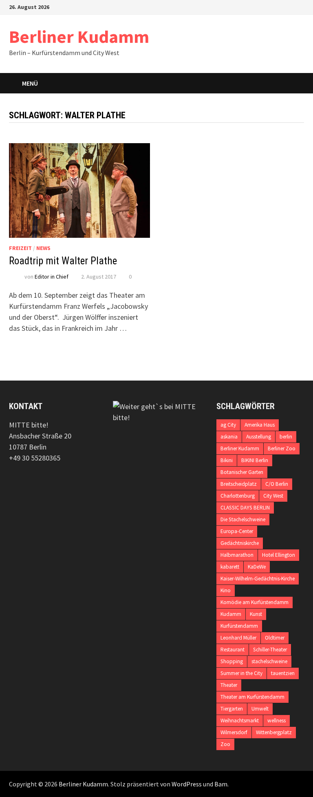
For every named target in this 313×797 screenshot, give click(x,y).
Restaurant (232, 649)
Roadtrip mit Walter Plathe (63, 261)
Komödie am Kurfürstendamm (254, 602)
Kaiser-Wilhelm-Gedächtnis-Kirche (257, 578)
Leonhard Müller (238, 637)
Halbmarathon (236, 554)
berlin (286, 436)
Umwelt (260, 708)
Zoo (225, 744)
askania (229, 436)
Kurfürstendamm (239, 625)
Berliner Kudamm (79, 36)
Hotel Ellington (278, 554)
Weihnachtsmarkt (239, 720)
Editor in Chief (51, 276)
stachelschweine (269, 661)
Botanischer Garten (241, 472)
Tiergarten (231, 708)
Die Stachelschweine (242, 519)
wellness (276, 720)
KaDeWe (257, 566)
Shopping (231, 661)
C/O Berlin (276, 483)
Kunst (256, 614)
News (43, 248)
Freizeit (20, 248)
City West (273, 495)
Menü (30, 83)
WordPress (187, 784)
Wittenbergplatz (274, 732)
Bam (220, 784)
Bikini (226, 460)
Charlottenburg (237, 495)
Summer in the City (241, 673)
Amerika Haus (260, 424)
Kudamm (230, 614)
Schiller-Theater (270, 649)
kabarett (229, 566)
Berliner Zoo (281, 448)
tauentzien (283, 673)
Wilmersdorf (233, 732)
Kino (225, 590)
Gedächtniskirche (239, 543)
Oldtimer (274, 637)
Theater (228, 685)
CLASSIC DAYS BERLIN (245, 507)
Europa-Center (236, 531)
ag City (228, 424)
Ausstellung (258, 436)
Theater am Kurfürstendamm (252, 696)
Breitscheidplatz (238, 483)
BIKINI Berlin (254, 460)
